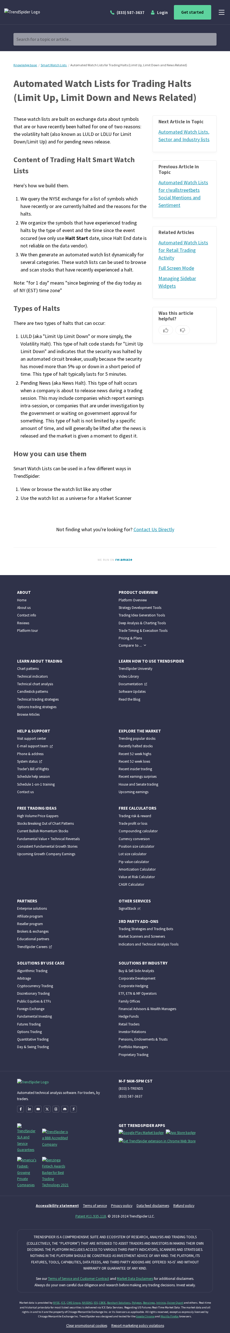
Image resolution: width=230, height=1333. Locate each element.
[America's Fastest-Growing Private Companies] (27, 1172)
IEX (96, 1302)
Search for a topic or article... (44, 39)
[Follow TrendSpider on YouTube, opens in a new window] (38, 1109)
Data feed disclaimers (153, 1205)
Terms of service (95, 1205)
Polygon (137, 1302)
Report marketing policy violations (137, 1325)
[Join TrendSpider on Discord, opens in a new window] (64, 1109)
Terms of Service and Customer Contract (78, 1278)
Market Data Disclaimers (135, 1278)
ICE (63, 1302)
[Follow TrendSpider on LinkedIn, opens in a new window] (29, 1109)
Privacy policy (121, 1205)
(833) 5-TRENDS (131, 1088)
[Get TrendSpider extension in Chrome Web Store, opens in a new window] (158, 1142)
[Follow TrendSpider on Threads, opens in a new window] (55, 1109)
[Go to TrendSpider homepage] (34, 12)
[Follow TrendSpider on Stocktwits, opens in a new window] (73, 1109)
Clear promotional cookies (86, 1325)
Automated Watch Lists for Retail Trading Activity (183, 250)
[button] (132, 645)
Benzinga (149, 1302)
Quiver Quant (175, 1302)
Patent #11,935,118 (90, 1216)
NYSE (56, 1302)
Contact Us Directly (154, 529)
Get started (192, 12)
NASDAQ (87, 1302)
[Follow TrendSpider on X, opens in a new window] (47, 1109)
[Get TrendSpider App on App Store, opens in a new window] (182, 1133)
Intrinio (161, 1302)
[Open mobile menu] (221, 12)
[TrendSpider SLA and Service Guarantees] (27, 1137)
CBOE (102, 1302)
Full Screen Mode (176, 268)
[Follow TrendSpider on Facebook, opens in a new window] (20, 1109)
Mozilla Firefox (169, 1316)
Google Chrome (145, 1316)
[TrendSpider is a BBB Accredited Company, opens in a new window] (56, 1137)
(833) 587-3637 (130, 1096)
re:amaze (123, 559)
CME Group (74, 1302)
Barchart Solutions (118, 1302)
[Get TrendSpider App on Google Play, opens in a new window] (142, 1133)
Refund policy (183, 1205)
